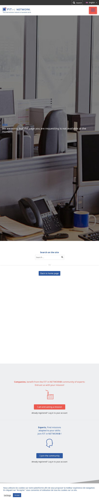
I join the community (50, 455)
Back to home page (49, 273)
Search (79, 3)
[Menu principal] (93, 10)
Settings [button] (7, 495)
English (92, 2)
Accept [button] (17, 495)
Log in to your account (57, 413)
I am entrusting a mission (49, 407)
